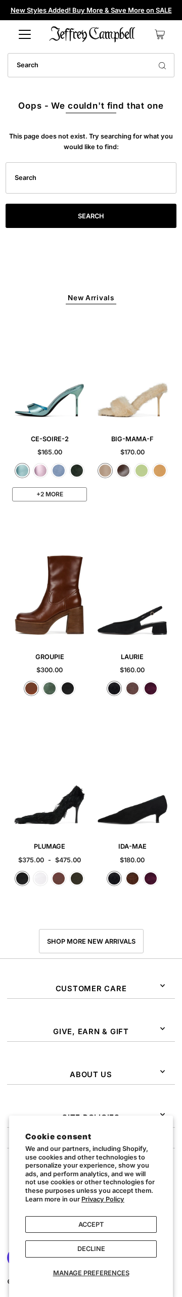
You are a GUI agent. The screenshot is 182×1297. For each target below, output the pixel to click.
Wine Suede (151, 688)
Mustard (160, 471)
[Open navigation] (24, 34)
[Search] (162, 65)
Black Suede (114, 688)
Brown (59, 878)
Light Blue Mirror (22, 471)
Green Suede (77, 471)
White (40, 878)
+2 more (49, 494)
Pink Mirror (40, 471)
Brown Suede (132, 688)
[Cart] (160, 34)
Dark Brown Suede (132, 878)
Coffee (123, 471)
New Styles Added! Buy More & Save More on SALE (91, 10)
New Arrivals (91, 298)
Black (68, 688)
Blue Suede (59, 471)
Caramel (31, 688)
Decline (91, 1249)
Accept (91, 1224)
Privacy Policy (102, 1199)
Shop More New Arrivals (91, 941)
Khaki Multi (77, 878)
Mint (141, 471)
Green (49, 688)
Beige (105, 471)
